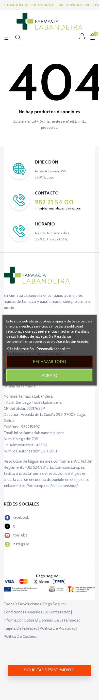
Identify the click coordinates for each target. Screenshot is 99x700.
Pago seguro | (54, 604)
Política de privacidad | (58, 628)
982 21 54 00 (54, 202)
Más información (20, 348)
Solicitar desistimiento (49, 670)
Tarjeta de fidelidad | (21, 628)
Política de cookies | (21, 636)
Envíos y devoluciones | (23, 604)
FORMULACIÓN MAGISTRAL (73, 5)
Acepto (49, 375)
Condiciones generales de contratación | (38, 612)
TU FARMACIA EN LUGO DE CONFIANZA (28, 5)
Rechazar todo (49, 361)
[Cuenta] (81, 36)
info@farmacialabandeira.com (58, 208)
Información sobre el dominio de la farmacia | (42, 620)
